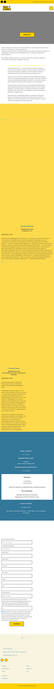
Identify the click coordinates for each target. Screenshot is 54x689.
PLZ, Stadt (4, 565)
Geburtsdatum (4, 552)
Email (2, 586)
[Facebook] (2, 2)
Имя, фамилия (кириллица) (7, 545)
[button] (27, 34)
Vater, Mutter (4, 572)
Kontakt (3, 579)
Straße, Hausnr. (5, 559)
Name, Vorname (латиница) (7, 539)
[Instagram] (5, 2)
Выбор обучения (5, 592)
